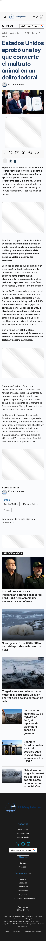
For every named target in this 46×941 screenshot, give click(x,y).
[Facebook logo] (23, 845)
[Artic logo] (23, 909)
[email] (17, 152)
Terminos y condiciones (32, 932)
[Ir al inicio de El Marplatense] (18, 17)
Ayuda (7, 932)
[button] (5, 161)
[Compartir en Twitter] (10, 152)
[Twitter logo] (17, 845)
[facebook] (23, 152)
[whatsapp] (30, 152)
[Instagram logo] (28, 845)
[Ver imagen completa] (41, 93)
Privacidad (16, 932)
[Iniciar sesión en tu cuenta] (41, 17)
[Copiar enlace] (36, 152)
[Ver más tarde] (4, 152)
